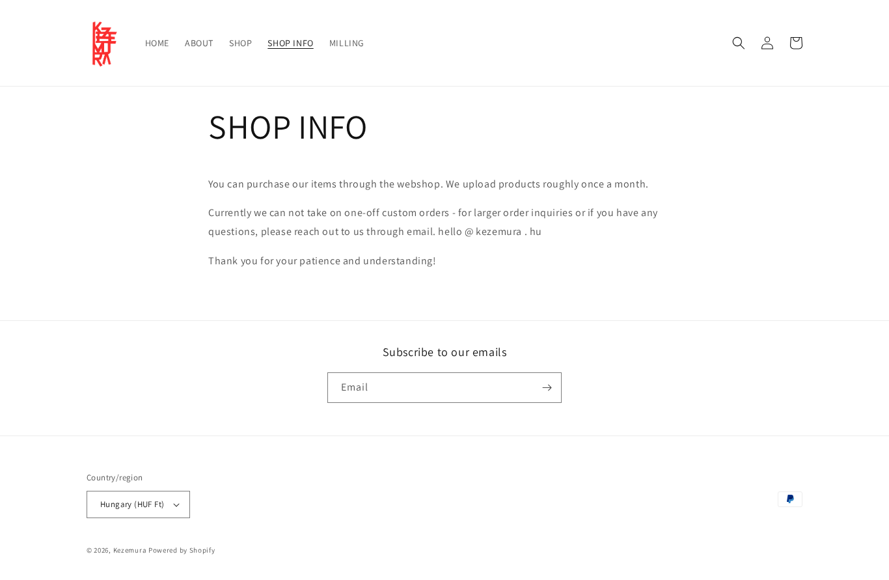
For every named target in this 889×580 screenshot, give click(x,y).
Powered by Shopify (181, 550)
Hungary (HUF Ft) (132, 504)
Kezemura (130, 550)
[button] (738, 43)
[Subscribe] (546, 387)
